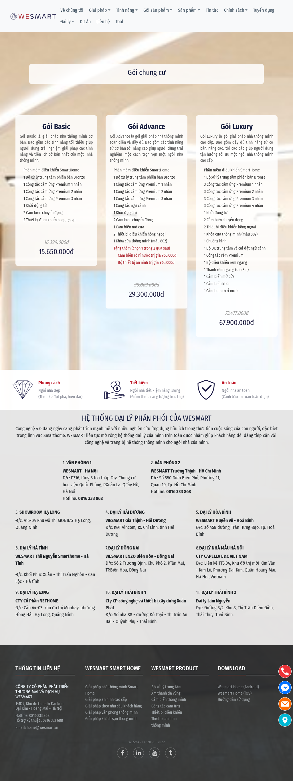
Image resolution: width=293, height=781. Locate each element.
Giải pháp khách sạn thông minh (111, 718)
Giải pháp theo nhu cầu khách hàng (113, 706)
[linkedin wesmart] (138, 753)
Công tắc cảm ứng (165, 706)
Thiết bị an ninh (164, 718)
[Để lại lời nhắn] (285, 703)
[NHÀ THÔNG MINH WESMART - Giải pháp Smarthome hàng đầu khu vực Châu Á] (33, 15)
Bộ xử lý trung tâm (166, 687)
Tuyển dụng (263, 10)
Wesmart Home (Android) (238, 687)
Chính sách (234, 10)
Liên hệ (103, 21)
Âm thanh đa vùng (166, 693)
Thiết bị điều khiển (166, 712)
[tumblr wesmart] (170, 753)
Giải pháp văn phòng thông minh (111, 712)
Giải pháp (98, 10)
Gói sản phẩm (156, 10)
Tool (119, 21)
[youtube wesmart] (154, 753)
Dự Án (85, 21)
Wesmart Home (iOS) (235, 693)
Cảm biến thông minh (168, 699)
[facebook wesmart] (122, 753)
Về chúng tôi (71, 10)
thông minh (160, 725)
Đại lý (65, 21)
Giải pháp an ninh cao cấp (106, 699)
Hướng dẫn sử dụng (234, 699)
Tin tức (212, 10)
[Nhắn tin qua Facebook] (285, 687)
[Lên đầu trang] (286, 749)
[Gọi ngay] (285, 671)
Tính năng (125, 10)
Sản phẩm (187, 10)
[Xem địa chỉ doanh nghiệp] (285, 720)
